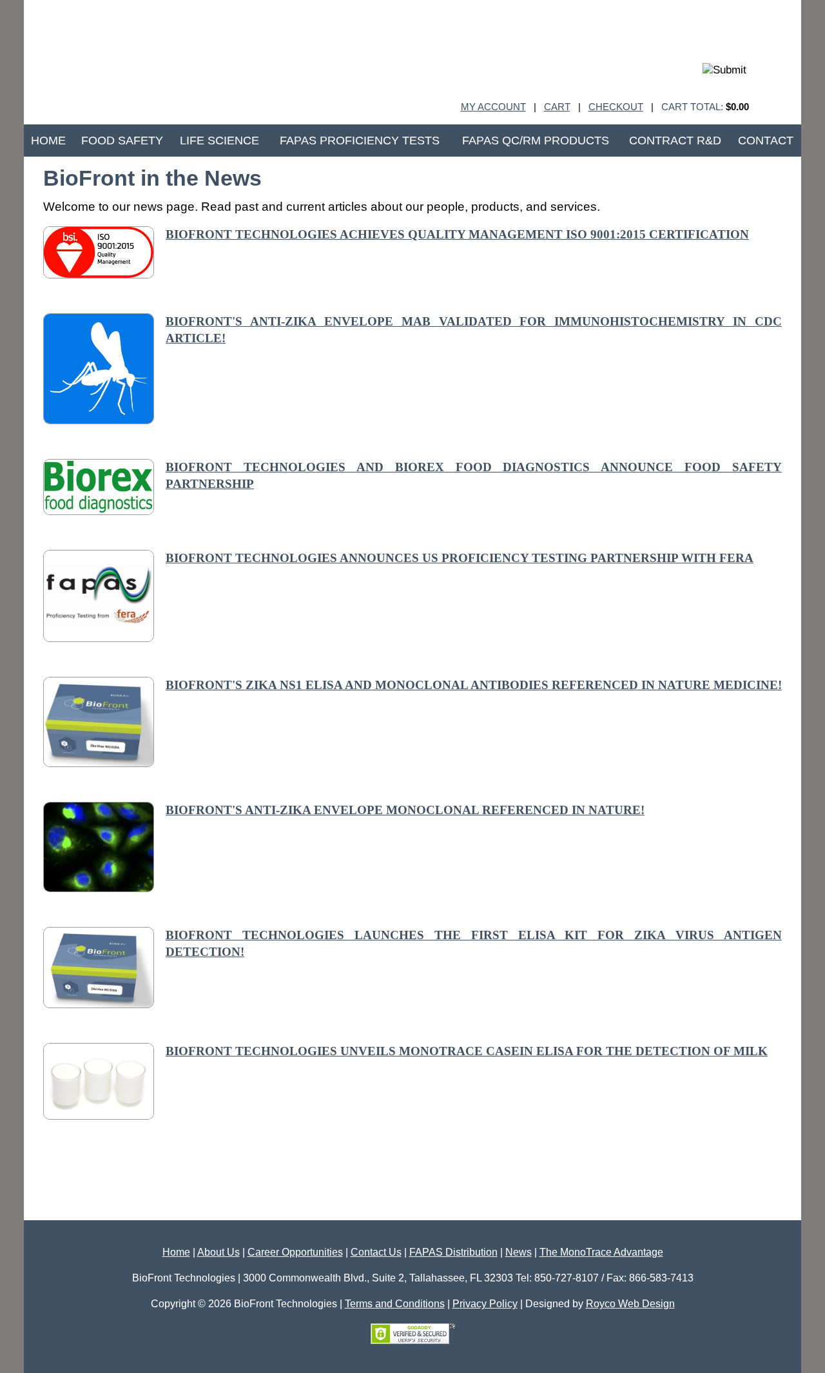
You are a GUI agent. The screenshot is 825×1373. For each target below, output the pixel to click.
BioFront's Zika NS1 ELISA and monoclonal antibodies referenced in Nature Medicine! (474, 685)
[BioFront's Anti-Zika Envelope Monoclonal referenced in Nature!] (98, 888)
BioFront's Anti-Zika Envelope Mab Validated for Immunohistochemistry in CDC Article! (474, 330)
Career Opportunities (295, 1252)
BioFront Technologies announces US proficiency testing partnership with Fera (459, 558)
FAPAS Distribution (453, 1252)
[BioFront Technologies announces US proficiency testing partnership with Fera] (98, 638)
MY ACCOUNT (493, 106)
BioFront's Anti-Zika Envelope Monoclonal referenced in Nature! (405, 810)
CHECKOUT (615, 106)
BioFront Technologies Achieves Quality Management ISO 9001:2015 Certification (457, 234)
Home (176, 1252)
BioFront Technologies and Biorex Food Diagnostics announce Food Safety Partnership (474, 475)
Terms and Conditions (395, 1303)
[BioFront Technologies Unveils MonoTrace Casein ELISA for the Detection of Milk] (98, 1115)
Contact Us (376, 1252)
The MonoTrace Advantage (601, 1252)
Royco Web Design (630, 1303)
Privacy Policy (485, 1303)
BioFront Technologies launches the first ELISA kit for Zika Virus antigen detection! (474, 943)
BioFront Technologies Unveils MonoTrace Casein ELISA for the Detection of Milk (467, 1051)
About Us (218, 1252)
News (518, 1252)
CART (557, 106)
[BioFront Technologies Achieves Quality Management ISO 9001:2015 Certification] (98, 274)
